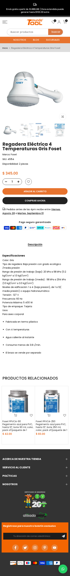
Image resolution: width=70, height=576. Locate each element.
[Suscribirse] (63, 536)
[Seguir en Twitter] (25, 547)
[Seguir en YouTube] (54, 547)
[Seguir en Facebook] (15, 547)
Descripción (35, 244)
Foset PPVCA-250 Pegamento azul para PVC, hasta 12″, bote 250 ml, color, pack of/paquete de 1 (51, 426)
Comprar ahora (35, 200)
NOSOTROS (19, 40)
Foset (14, 154)
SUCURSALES (53, 40)
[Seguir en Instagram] (35, 547)
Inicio (5, 48)
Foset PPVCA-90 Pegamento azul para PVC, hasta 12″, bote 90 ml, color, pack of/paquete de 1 (17, 426)
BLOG (36, 40)
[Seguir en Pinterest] (45, 547)
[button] (62, 569)
